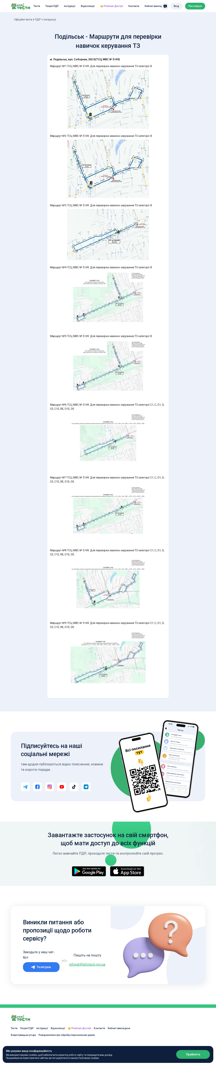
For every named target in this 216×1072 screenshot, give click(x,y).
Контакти (133, 6)
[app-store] (127, 871)
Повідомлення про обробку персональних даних (66, 1035)
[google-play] (89, 871)
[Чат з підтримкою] (165, 6)
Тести (37, 6)
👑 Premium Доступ (111, 6)
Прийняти (193, 1054)
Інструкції (69, 6)
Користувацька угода (23, 1035)
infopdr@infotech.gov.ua (87, 964)
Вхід (176, 6)
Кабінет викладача (156, 6)
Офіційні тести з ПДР (27, 19)
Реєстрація (195, 6)
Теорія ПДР (52, 6)
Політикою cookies (89, 1058)
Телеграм (43, 967)
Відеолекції (88, 6)
